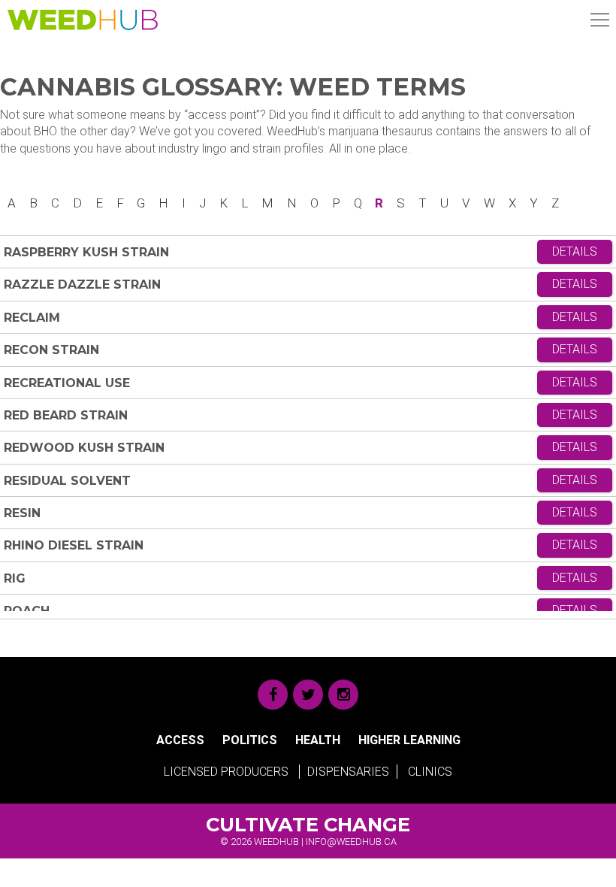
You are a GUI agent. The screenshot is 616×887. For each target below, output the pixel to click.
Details (574, 251)
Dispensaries (348, 771)
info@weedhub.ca (351, 841)
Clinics (430, 771)
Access (180, 740)
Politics (249, 740)
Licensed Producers (226, 771)
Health (317, 740)
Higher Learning (409, 740)
